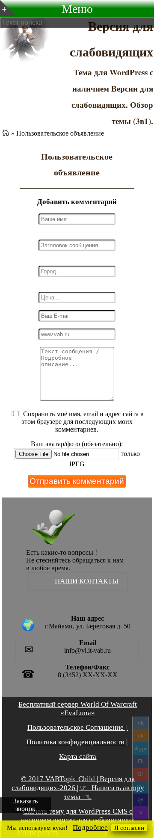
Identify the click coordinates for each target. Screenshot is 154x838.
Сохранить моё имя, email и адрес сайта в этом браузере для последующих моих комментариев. (82, 421)
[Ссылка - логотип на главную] (40, 529)
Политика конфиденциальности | (78, 742)
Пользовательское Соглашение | (77, 727)
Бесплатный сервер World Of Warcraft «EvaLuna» (77, 708)
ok (141, 735)
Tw (140, 787)
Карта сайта (77, 756)
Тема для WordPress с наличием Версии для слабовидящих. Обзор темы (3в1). (112, 96)
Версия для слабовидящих (111, 38)
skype (141, 748)
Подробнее (90, 827)
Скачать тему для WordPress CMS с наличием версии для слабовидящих (78, 815)
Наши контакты (86, 581)
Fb (141, 761)
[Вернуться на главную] (5, 133)
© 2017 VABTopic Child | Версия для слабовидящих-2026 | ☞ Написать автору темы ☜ (78, 788)
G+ (140, 774)
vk (141, 723)
